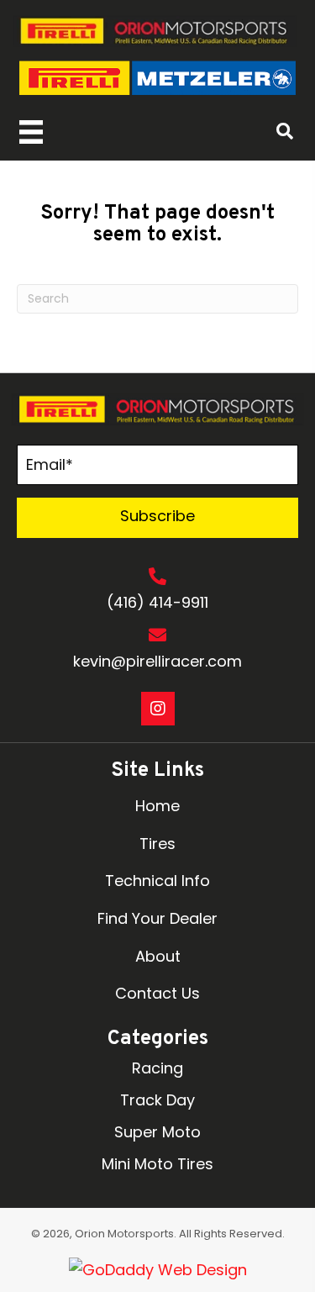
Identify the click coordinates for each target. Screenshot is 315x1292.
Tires (157, 843)
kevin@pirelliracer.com (157, 661)
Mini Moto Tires (157, 1163)
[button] (157, 518)
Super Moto (157, 1131)
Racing (157, 1067)
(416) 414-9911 (157, 602)
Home (157, 805)
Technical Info (157, 880)
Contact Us (157, 993)
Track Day (157, 1099)
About (158, 956)
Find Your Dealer (157, 918)
